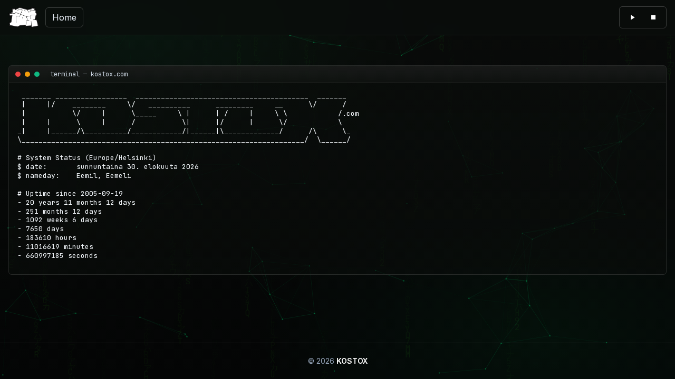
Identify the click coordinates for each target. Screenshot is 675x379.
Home (64, 17)
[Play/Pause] (632, 17)
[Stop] (653, 17)
